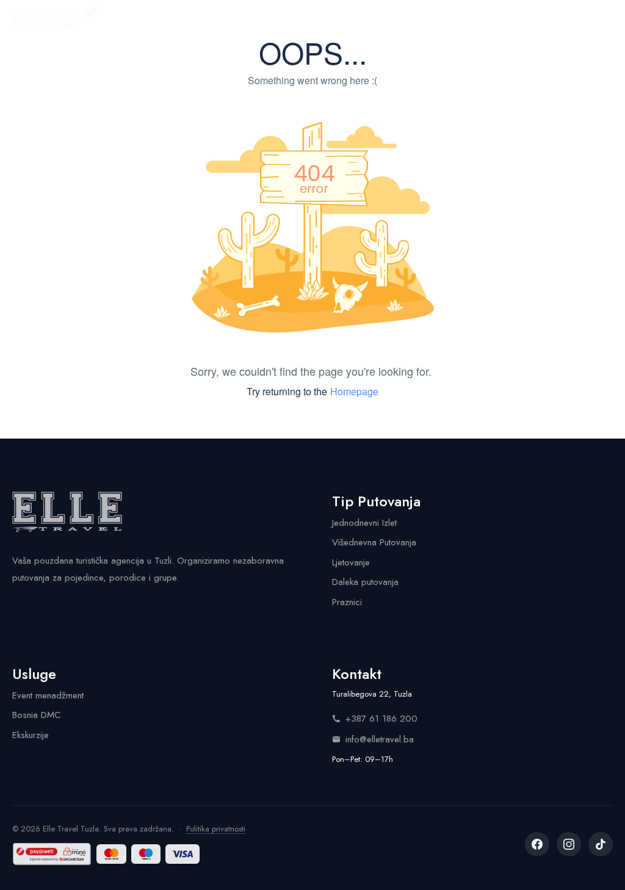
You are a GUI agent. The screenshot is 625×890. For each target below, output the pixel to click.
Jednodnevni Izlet (364, 522)
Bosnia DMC (36, 715)
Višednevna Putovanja (374, 542)
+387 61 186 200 (381, 718)
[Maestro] (146, 854)
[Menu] (601, 20)
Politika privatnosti (215, 828)
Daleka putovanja (365, 582)
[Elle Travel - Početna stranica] (55, 19)
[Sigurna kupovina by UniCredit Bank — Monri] (52, 854)
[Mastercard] (111, 854)
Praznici (347, 602)
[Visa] (182, 854)
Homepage (354, 391)
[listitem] (537, 844)
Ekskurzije (30, 735)
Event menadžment (48, 695)
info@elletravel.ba (379, 739)
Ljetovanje (351, 562)
